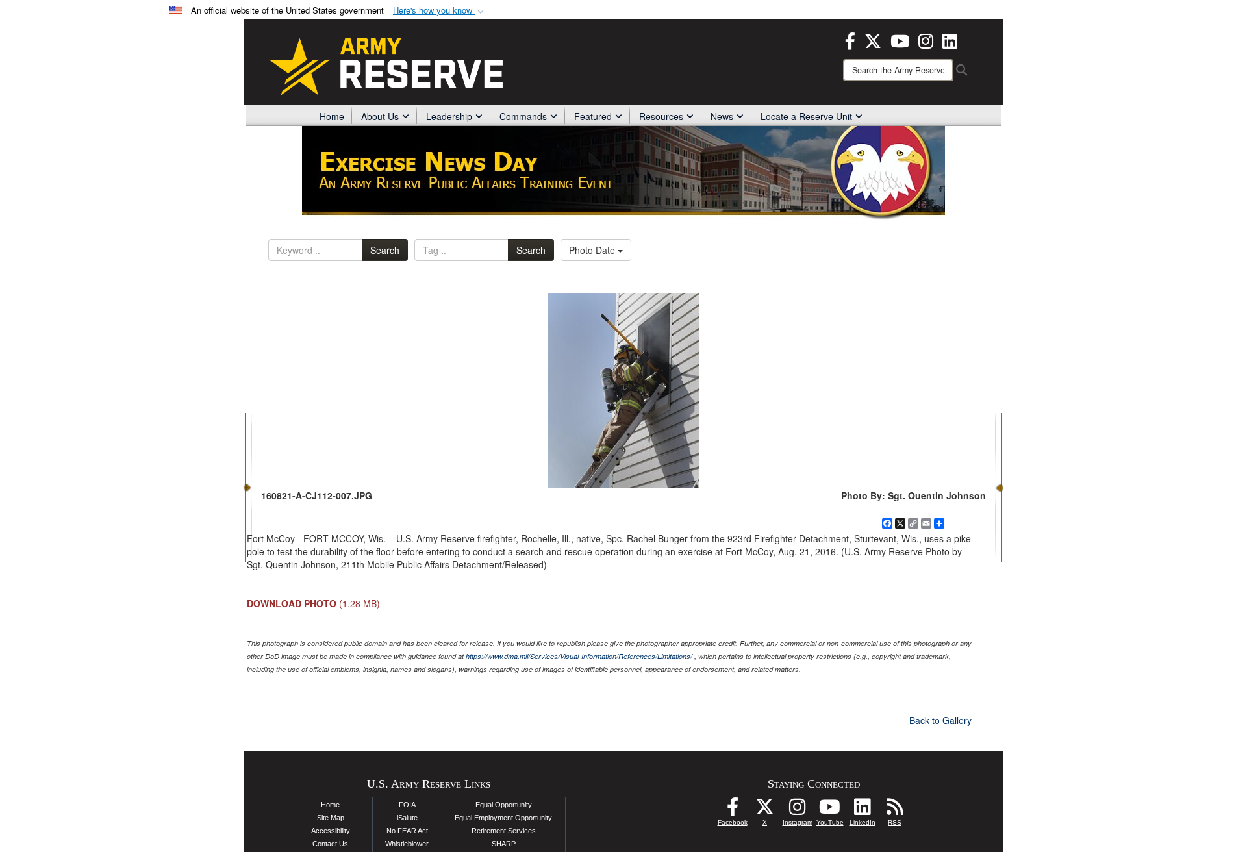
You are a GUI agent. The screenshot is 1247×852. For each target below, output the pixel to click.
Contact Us (330, 843)
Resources (661, 116)
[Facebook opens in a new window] (850, 39)
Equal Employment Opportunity (503, 817)
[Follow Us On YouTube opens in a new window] (830, 810)
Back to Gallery (940, 720)
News (722, 116)
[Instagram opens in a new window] (925, 39)
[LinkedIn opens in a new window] (949, 39)
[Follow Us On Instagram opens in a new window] (797, 810)
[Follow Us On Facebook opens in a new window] (732, 810)
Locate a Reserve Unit (806, 116)
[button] (439, 11)
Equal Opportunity (503, 804)
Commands (523, 116)
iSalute (407, 817)
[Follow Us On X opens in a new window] (765, 810)
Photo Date (593, 250)
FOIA (407, 804)
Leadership (449, 116)
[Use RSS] (895, 810)
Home (332, 116)
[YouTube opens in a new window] (899, 39)
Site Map (330, 817)
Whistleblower (407, 843)
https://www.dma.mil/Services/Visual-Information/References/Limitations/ (579, 656)
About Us (380, 116)
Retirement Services (504, 830)
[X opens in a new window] (872, 39)
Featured (593, 116)
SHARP (504, 843)
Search (384, 250)
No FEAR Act (407, 830)
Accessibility (330, 830)
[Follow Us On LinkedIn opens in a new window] (862, 810)
